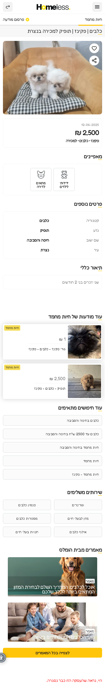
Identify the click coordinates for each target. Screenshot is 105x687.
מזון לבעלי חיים (78, 518)
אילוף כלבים (78, 532)
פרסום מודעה (14, 19)
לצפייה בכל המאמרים (53, 652)
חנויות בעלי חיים (27, 532)
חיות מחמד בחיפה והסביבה (79, 447)
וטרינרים (78, 505)
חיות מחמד (93, 19)
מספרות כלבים (27, 518)
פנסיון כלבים (27, 505)
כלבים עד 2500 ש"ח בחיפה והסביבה (72, 434)
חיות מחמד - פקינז (85, 474)
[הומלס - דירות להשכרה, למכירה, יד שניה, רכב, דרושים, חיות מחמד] (54, 7)
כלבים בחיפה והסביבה (83, 420)
